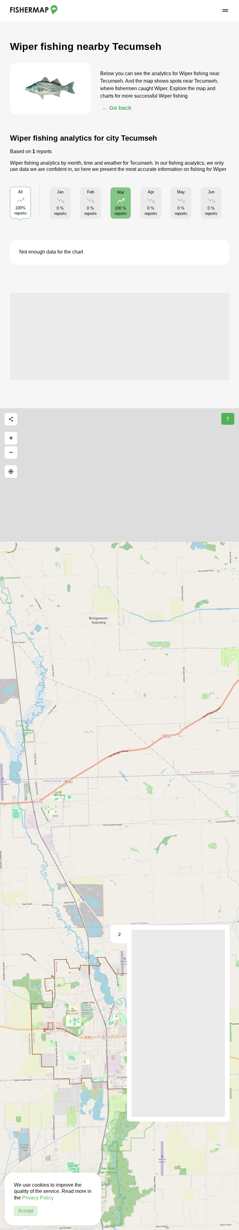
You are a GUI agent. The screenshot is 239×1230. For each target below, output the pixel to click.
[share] (11, 419)
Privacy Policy (38, 1197)
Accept (25, 1210)
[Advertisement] (119, 336)
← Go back (116, 108)
